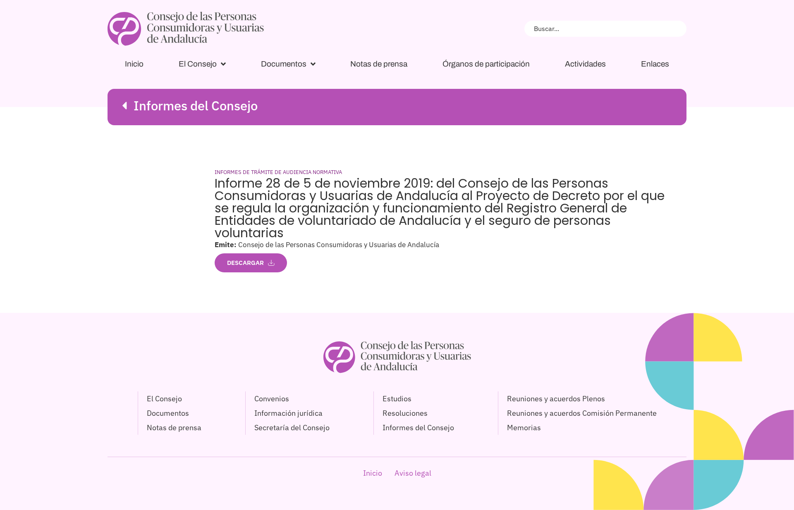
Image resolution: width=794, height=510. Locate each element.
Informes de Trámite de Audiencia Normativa (278, 172)
